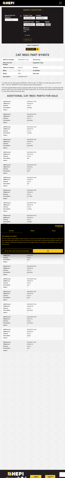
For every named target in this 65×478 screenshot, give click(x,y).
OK (48, 251)
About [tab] (53, 230)
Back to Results (33, 45)
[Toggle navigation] (61, 3)
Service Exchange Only (26, 29)
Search (27, 39)
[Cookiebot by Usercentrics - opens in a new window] (56, 226)
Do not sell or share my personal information (17, 251)
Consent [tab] (11, 230)
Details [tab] (32, 230)
